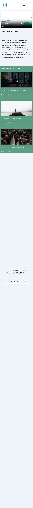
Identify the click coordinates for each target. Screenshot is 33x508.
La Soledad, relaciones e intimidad (13, 90)
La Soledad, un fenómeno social (12, 147)
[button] (23, 5)
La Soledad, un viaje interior (11, 119)
